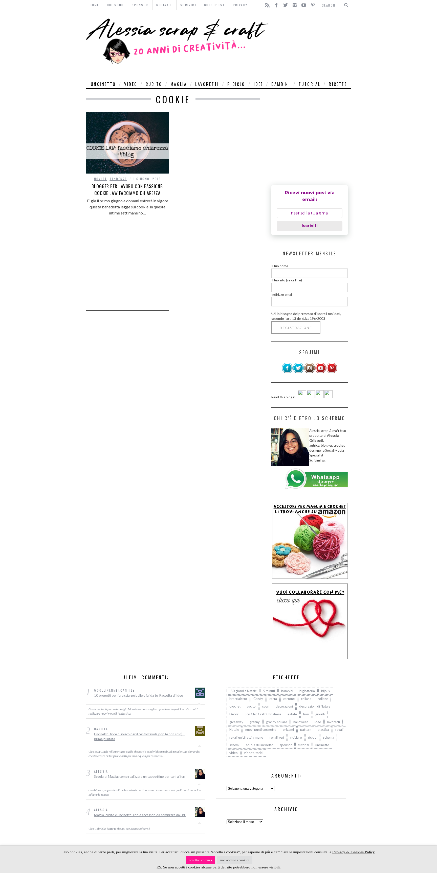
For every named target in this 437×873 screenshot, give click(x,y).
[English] (302, 397)
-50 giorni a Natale (243, 691)
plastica (323, 730)
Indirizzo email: (282, 295)
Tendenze (118, 179)
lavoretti (207, 84)
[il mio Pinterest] (331, 372)
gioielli (320, 714)
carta (273, 699)
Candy (258, 699)
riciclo (236, 84)
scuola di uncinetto (259, 745)
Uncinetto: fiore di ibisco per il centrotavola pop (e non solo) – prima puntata (139, 736)
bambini (280, 84)
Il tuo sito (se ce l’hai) (286, 280)
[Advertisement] (311, 44)
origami (288, 730)
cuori (265, 706)
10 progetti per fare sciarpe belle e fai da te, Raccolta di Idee (138, 695)
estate (292, 714)
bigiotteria (307, 691)
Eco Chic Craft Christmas (263, 714)
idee (258, 84)
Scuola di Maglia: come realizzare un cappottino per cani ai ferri (140, 776)
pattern (305, 730)
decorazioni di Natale (314, 706)
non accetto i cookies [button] (234, 860)
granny (255, 722)
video (130, 84)
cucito (154, 84)
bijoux (325, 691)
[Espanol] (320, 397)
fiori (306, 714)
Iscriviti (310, 225)
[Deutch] (311, 397)
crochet (235, 706)
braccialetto (238, 699)
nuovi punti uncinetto (260, 730)
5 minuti (269, 691)
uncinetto (103, 84)
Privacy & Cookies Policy (353, 852)
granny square (276, 722)
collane (323, 699)
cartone (289, 699)
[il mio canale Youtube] (320, 372)
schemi (234, 745)
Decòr (233, 714)
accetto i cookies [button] (200, 860)
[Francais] (328, 397)
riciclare (296, 737)
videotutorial (253, 753)
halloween (300, 722)
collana (306, 699)
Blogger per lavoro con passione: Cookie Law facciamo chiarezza (127, 189)
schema (328, 737)
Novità (100, 179)
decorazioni (284, 706)
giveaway (236, 722)
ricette (338, 84)
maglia (178, 84)
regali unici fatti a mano (246, 737)
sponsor (286, 745)
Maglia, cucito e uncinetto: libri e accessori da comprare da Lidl (140, 815)
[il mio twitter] (298, 372)
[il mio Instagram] (309, 372)
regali (339, 730)
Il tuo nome (279, 266)
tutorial (310, 84)
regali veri (277, 737)
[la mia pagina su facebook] (287, 372)
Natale (234, 730)
